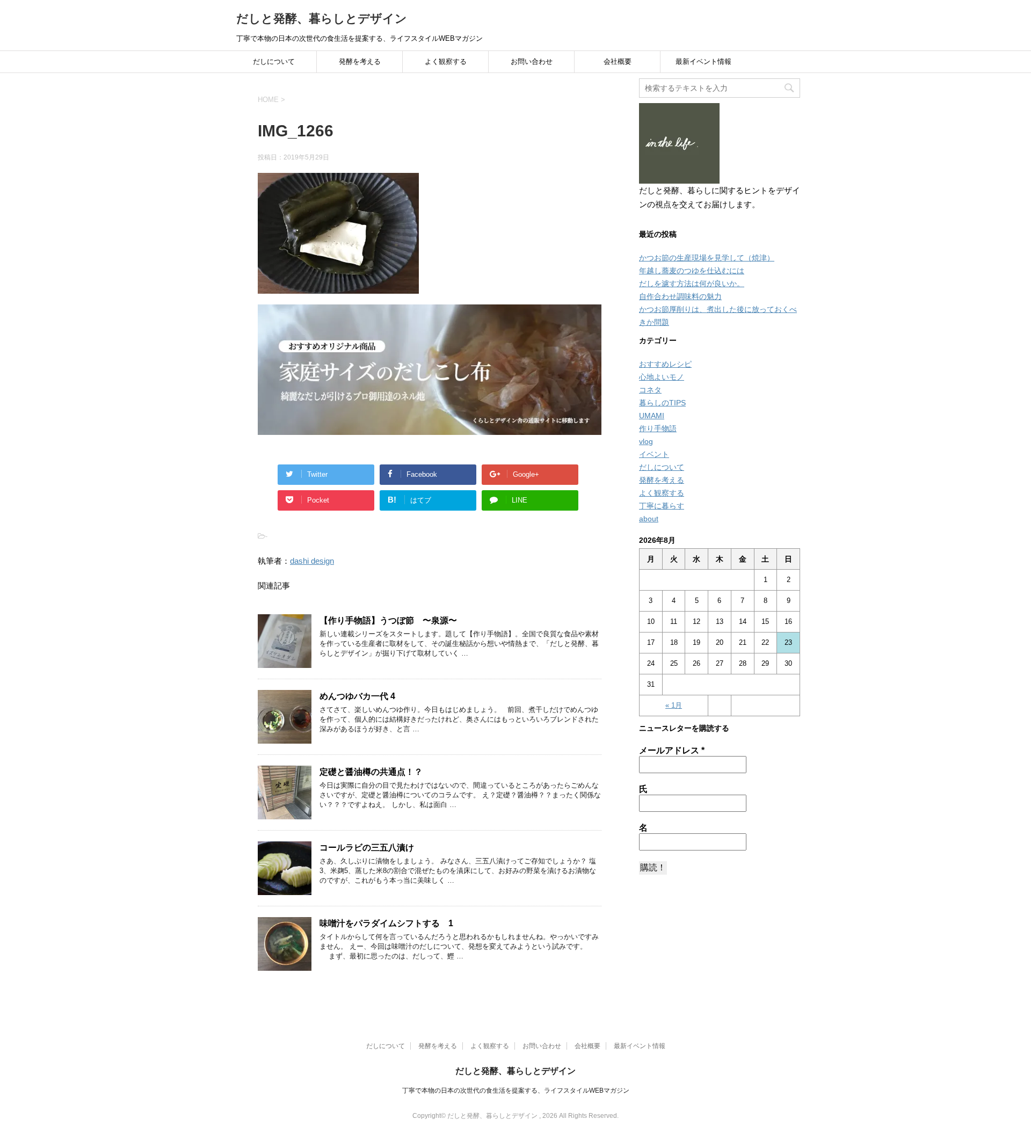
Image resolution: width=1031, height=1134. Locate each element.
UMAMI (651, 415)
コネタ (650, 390)
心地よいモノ (661, 377)
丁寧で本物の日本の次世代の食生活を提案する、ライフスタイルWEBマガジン (515, 1090)
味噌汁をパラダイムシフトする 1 (386, 923)
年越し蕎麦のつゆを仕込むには (691, 270)
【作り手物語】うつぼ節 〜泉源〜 (388, 620)
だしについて (274, 61)
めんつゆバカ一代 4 (357, 696)
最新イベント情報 (703, 61)
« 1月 (673, 705)
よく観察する (446, 61)
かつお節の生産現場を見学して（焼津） (706, 257)
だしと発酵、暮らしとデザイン (321, 18)
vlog (646, 441)
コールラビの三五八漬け (367, 847)
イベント (654, 454)
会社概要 (617, 61)
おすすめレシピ (665, 364)
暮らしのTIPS (662, 402)
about (648, 518)
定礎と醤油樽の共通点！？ (371, 771)
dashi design (312, 560)
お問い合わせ (532, 61)
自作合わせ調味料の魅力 (680, 296)
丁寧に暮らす (661, 505)
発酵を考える (360, 61)
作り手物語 (658, 428)
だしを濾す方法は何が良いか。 (691, 283)
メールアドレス (672, 750)
